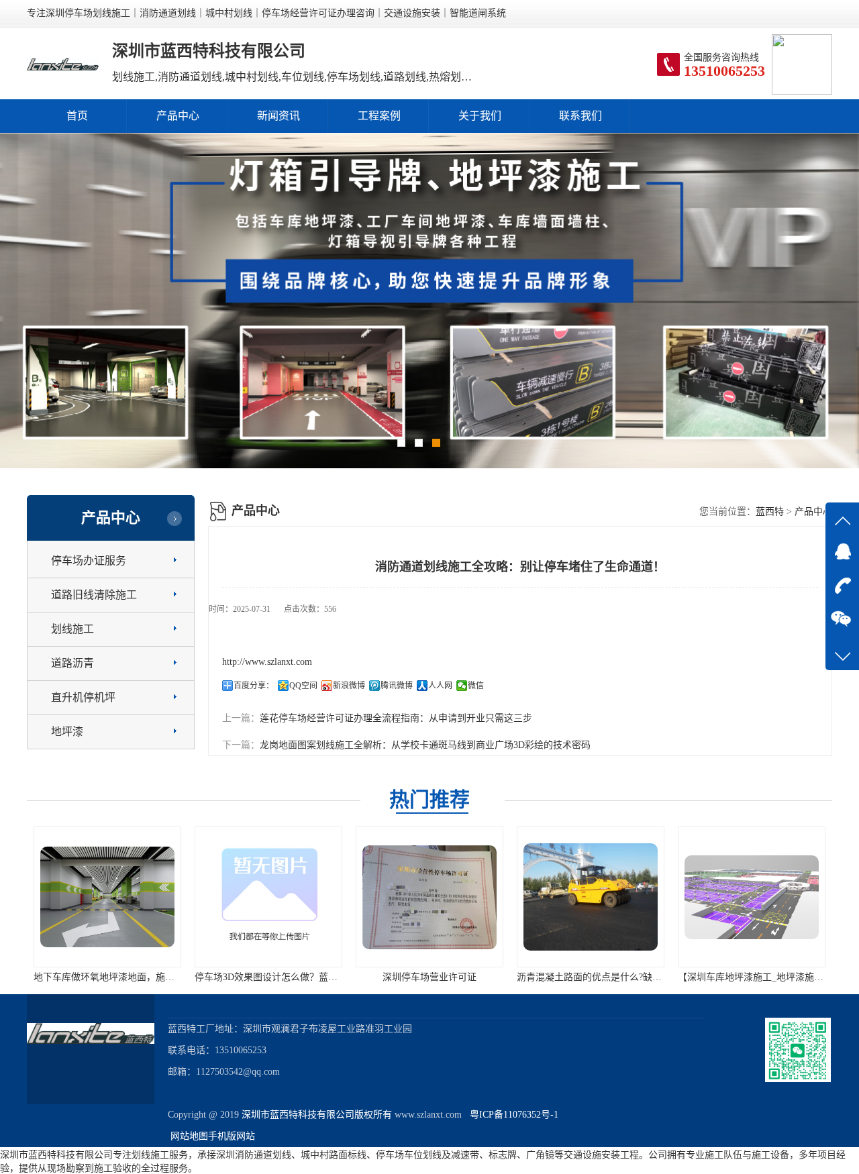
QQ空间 (303, 685)
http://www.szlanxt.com (267, 662)
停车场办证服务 (88, 560)
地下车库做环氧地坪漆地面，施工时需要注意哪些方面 (142, 977)
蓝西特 (770, 511)
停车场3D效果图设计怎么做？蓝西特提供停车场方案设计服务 (318, 977)
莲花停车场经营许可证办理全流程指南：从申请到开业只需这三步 (396, 718)
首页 (77, 115)
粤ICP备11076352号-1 (511, 1115)
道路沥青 (72, 663)
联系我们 (580, 115)
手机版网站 (231, 1136)
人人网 (440, 685)
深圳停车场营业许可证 (425, 977)
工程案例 (379, 115)
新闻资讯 (278, 115)
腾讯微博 (397, 685)
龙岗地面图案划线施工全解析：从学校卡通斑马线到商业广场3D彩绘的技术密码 (425, 745)
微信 (476, 685)
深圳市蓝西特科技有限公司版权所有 (317, 1115)
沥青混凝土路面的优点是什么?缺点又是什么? (606, 977)
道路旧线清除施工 (94, 594)
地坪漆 (67, 731)
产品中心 (177, 115)
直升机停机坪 (83, 697)
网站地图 (189, 1136)
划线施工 (72, 629)
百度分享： (254, 685)
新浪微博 (349, 685)
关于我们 (479, 115)
